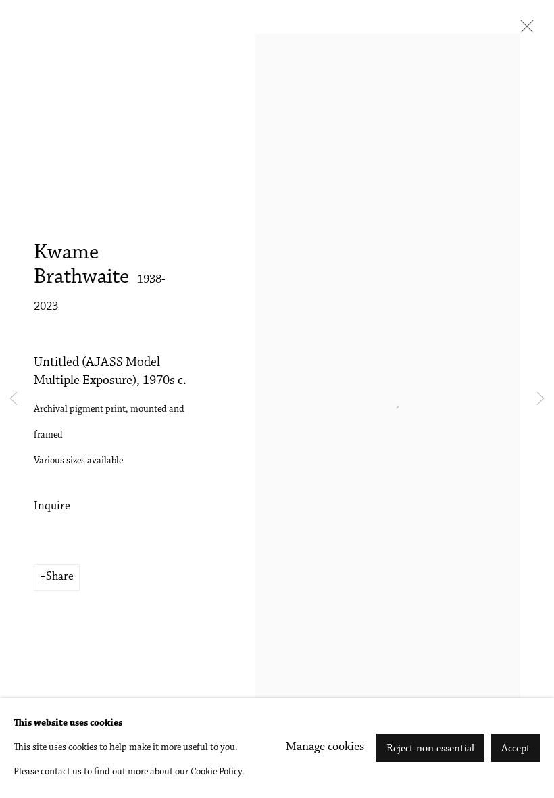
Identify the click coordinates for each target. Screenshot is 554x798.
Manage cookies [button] (325, 747)
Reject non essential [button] (430, 748)
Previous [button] (13, 399)
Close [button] (523, 30)
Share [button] (60, 577)
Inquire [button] (52, 506)
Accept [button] (515, 748)
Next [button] (540, 399)
